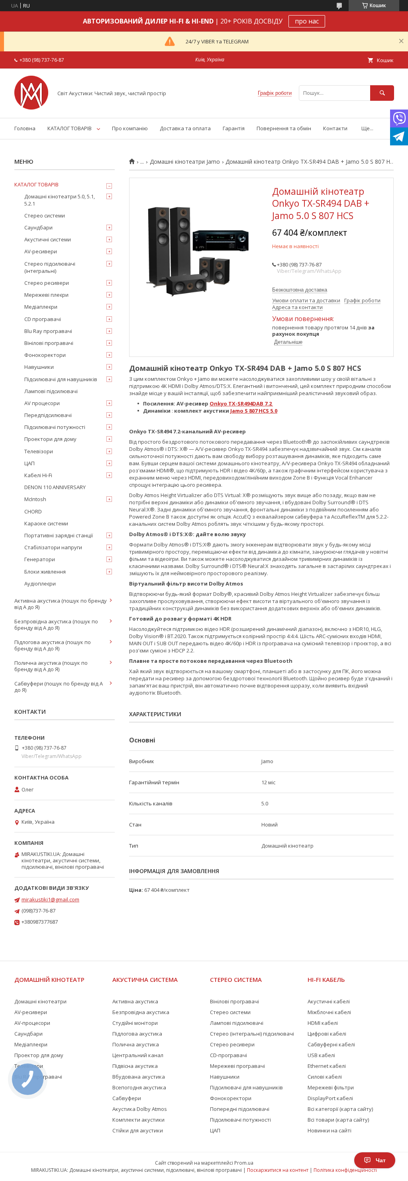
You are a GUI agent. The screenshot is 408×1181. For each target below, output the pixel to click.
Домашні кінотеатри (40, 1001)
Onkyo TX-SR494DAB (236, 403)
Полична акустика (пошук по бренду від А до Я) (51, 666)
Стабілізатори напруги (53, 547)
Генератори (39, 559)
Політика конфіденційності (345, 1170)
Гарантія (234, 128)
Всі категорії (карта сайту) (340, 1108)
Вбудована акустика (138, 1076)
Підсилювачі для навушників (60, 379)
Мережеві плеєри (46, 294)
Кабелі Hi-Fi (38, 475)
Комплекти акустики (138, 1119)
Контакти (335, 128)
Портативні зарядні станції (58, 535)
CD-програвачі (228, 1055)
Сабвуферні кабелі (331, 1044)
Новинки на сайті (329, 1130)
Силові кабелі (325, 1076)
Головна (24, 128)
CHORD (33, 511)
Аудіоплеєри (40, 583)
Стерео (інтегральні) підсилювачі (252, 1033)
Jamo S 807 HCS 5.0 (253, 410)
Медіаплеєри (40, 306)
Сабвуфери (126, 1098)
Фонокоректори (45, 354)
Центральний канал (137, 1055)
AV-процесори (32, 1022)
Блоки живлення (45, 571)
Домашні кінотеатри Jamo (185, 162)
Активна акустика (135, 1001)
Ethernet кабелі (327, 1065)
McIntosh (35, 499)
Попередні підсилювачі (239, 1108)
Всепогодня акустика (139, 1087)
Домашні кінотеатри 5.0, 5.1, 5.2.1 (59, 200)
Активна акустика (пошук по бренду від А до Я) (60, 604)
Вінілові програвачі (48, 343)
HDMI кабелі (323, 1022)
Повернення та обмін (284, 128)
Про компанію (130, 128)
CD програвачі (42, 319)
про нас (307, 21)
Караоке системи (46, 523)
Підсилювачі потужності (54, 427)
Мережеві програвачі (237, 1065)
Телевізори (38, 451)
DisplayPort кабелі (330, 1098)
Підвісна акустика (135, 1065)
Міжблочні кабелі (329, 1012)
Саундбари (38, 227)
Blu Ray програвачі (48, 331)
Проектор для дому (38, 1055)
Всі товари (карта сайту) (338, 1119)
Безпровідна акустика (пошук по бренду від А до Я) (56, 624)
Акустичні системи (47, 239)
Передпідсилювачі (48, 415)
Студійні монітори (135, 1022)
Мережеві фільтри (331, 1087)
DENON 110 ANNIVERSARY (55, 487)
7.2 (268, 403)
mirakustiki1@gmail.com (50, 899)
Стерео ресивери (46, 282)
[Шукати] (382, 93)
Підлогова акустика (137, 1033)
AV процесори (42, 403)
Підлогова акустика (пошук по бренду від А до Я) (52, 645)
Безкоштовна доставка (299, 290)
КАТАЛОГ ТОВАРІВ (69, 128)
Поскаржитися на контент (277, 1170)
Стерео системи (44, 215)
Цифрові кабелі (327, 1033)
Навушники (39, 366)
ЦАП (29, 463)
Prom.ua (243, 1162)
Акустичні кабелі (329, 1001)
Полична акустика (135, 1044)
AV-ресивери (40, 251)
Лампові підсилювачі (51, 391)
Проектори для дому (50, 439)
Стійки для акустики (137, 1130)
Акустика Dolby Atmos (139, 1108)
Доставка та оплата (185, 128)
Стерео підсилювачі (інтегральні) (49, 267)
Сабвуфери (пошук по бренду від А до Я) (58, 686)
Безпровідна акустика (140, 1012)
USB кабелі (321, 1055)
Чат (381, 1160)
